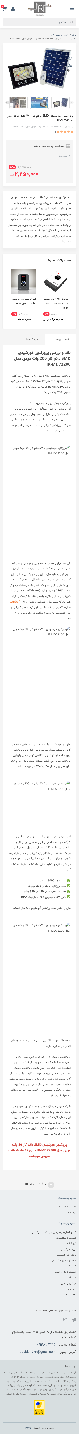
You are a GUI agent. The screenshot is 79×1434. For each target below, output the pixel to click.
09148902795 (46, 1344)
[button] (7, 9)
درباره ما (71, 1212)
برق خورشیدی (68, 1249)
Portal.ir (29, 1428)
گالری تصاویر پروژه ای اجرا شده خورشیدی (54, 1232)
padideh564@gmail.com (38, 1352)
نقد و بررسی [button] (61, 339)
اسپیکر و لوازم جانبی (65, 1272)
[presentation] (72, 102)
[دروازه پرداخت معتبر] (39, 1407)
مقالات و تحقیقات (66, 1238)
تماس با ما (70, 1295)
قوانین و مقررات (67, 1207)
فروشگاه (71, 1243)
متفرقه (72, 1277)
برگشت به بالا (36, 1184)
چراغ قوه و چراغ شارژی (64, 1260)
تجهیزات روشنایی (66, 1255)
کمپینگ (72, 1266)
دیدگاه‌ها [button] (32, 339)
